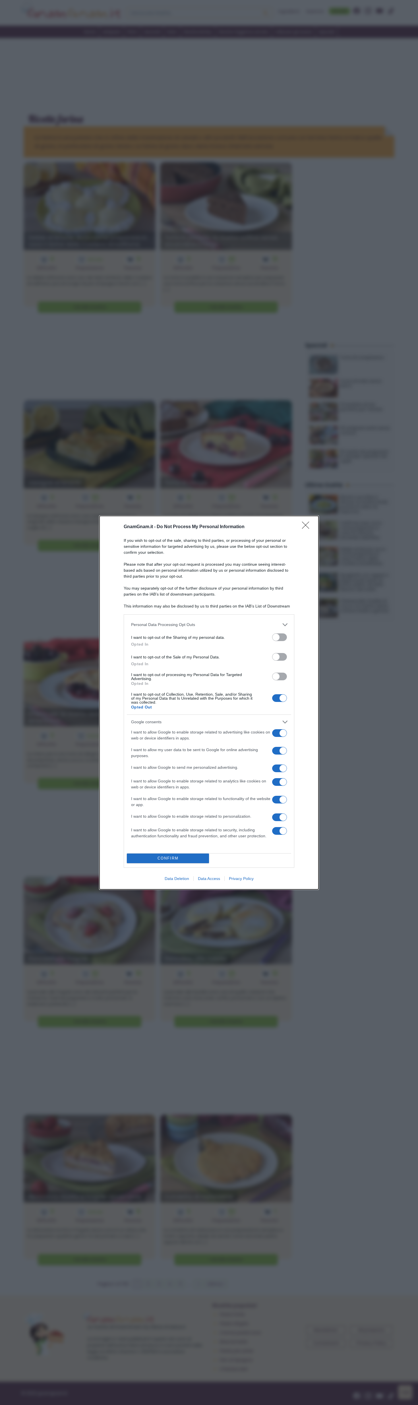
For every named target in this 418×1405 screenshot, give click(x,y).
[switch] (279, 637)
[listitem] (209, 625)
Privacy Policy (241, 878)
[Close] (307, 527)
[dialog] (209, 702)
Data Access (209, 878)
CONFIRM (168, 858)
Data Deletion (177, 878)
